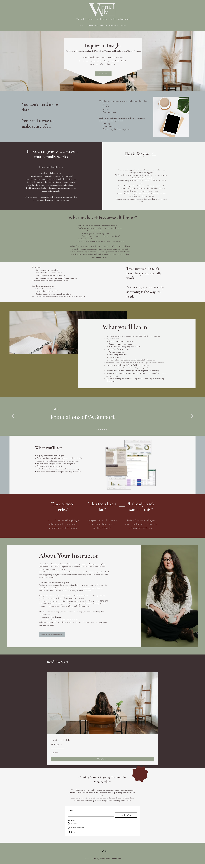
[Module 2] (98, 429)
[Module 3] (100, 429)
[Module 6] (106, 429)
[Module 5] (104, 429)
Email (70, 810)
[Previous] (13, 416)
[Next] (192, 416)
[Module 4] (102, 429)
